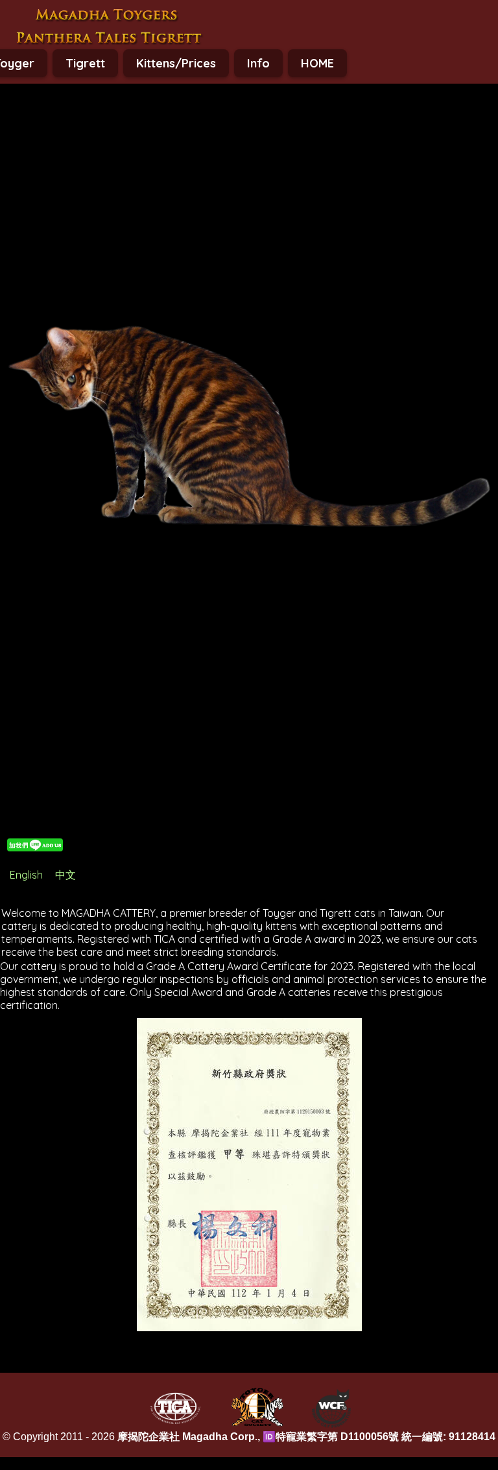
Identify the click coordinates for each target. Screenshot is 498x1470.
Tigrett (85, 63)
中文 (65, 874)
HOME (317, 63)
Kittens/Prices (176, 63)
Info (258, 63)
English (26, 874)
